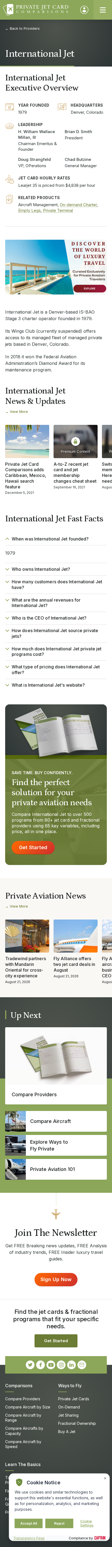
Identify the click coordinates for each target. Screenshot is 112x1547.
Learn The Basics (23, 1464)
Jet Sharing (68, 1415)
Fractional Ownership (77, 1423)
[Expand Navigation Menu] (103, 10)
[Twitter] (30, 1364)
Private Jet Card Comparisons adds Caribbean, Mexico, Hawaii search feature (25, 475)
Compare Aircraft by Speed (23, 1444)
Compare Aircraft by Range (23, 1417)
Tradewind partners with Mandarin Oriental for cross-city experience (25, 967)
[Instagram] (61, 1364)
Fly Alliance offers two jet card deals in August (74, 964)
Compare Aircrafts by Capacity (24, 1430)
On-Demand (69, 1407)
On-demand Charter (78, 204)
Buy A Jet (66, 1431)
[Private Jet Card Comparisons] (39, 10)
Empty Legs (29, 210)
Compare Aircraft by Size (27, 1407)
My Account (84, 10)
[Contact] (81, 1364)
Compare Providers (22, 1398)
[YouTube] (50, 1364)
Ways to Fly (70, 1385)
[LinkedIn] (71, 1364)
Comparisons (18, 1385)
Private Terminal (58, 210)
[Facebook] (40, 1364)
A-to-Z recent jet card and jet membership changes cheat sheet (75, 472)
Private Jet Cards (73, 1398)
